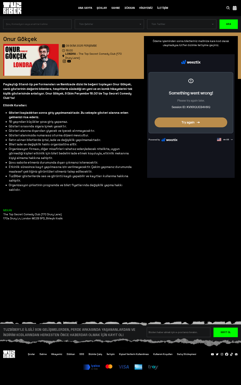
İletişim (111, 354)
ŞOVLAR (102, 8)
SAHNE (115, 8)
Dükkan (71, 354)
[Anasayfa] (12, 8)
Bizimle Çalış (95, 354)
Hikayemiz (56, 354)
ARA (228, 24)
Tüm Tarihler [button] (158, 24)
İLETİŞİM (162, 8)
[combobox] (35, 25)
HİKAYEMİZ (146, 8)
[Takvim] (234, 7)
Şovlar (31, 354)
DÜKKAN (130, 8)
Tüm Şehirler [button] (86, 24)
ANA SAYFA (85, 8)
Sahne (43, 354)
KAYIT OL (226, 332)
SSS (81, 354)
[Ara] (228, 7)
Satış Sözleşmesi (186, 354)
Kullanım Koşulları (163, 354)
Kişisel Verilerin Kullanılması (134, 354)
